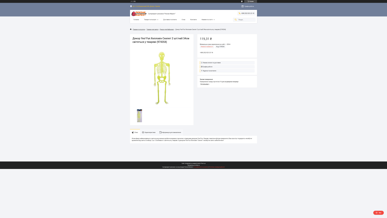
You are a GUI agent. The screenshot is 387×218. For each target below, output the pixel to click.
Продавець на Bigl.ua (193, 165)
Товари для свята (152, 29)
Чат (380, 213)
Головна (136, 19)
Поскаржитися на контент (201, 167)
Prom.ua (203, 163)
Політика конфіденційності (217, 167)
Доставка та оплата (170, 19)
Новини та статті (207, 19)
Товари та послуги (150, 19)
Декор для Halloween (167, 29)
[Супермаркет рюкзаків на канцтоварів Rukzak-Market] (139, 13)
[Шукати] (235, 19)
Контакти (193, 19)
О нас (183, 19)
